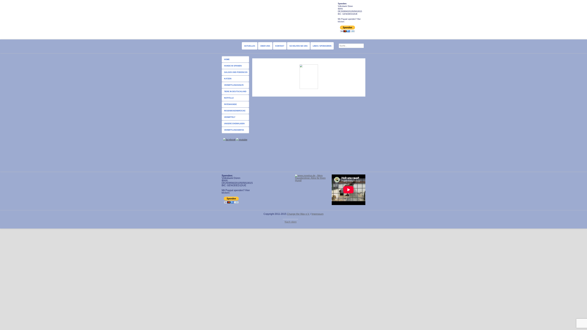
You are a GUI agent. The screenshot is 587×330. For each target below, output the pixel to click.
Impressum (317, 214)
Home (227, 59)
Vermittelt (229, 117)
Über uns (265, 46)
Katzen (227, 79)
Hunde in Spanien (233, 66)
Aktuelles (249, 46)
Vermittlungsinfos (234, 130)
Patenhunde (230, 104)
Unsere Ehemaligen (234, 124)
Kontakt (279, 46)
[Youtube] (241, 139)
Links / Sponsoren (322, 46)
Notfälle (229, 98)
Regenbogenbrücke (235, 111)
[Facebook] (229, 139)
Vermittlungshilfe (234, 85)
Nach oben (291, 222)
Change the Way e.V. (298, 214)
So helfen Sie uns (298, 46)
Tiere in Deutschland (235, 91)
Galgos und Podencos (235, 72)
